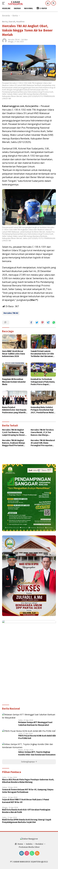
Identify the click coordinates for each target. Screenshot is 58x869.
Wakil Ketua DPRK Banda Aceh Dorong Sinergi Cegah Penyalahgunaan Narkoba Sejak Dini (26, 821)
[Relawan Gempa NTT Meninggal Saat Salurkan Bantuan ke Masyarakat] (29, 716)
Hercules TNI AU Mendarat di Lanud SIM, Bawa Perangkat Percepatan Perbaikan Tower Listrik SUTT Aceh (43, 443)
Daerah (12, 21)
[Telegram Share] (48, 322)
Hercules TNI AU (14, 39)
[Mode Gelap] (47, 3)
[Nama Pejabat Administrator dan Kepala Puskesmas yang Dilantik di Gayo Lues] (14, 398)
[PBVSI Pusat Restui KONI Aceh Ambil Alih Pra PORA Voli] (28, 731)
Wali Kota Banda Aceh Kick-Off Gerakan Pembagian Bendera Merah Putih (26, 811)
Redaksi (39, 844)
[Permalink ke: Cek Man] (4, 40)
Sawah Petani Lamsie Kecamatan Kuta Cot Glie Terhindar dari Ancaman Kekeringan (42, 354)
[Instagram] (26, 853)
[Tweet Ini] (37, 322)
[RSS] (37, 853)
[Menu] (4, 3)
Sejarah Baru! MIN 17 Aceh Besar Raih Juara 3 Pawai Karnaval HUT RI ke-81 (25, 800)
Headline (20, 21)
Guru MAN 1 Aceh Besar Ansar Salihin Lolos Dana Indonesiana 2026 (13, 354)
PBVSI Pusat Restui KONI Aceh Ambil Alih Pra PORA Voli (37, 737)
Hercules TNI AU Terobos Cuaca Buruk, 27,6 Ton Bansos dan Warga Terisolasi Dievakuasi (42, 432)
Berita (5, 21)
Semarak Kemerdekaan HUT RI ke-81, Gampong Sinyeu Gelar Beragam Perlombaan (27, 790)
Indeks (29, 844)
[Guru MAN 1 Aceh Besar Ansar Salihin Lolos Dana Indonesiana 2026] (14, 341)
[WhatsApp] (32, 853)
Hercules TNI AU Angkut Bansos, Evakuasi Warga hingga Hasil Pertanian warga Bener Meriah (13, 443)
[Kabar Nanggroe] (15, 3)
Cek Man (24, 39)
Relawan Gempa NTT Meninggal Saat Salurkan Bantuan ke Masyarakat (35, 723)
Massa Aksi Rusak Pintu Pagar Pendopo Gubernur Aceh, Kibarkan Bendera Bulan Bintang (28, 780)
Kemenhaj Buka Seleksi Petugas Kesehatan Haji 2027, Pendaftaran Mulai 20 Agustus (42, 410)
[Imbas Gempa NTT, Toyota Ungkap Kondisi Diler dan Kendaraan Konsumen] (29, 746)
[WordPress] (21, 853)
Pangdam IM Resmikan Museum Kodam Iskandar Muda (14, 381)
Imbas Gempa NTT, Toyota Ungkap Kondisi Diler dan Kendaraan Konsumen (36, 753)
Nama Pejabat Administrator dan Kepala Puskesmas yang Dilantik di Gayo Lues (14, 410)
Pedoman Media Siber (29, 847)
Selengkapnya (28, 762)
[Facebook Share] (31, 322)
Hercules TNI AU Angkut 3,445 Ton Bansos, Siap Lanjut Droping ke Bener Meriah (13, 432)
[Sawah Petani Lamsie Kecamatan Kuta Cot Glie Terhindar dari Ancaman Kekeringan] (43, 341)
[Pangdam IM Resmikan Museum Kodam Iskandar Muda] (14, 370)
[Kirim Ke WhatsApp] (54, 322)
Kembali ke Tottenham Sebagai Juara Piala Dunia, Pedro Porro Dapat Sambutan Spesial (43, 382)
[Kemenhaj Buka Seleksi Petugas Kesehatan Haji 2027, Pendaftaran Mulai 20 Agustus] (43, 398)
